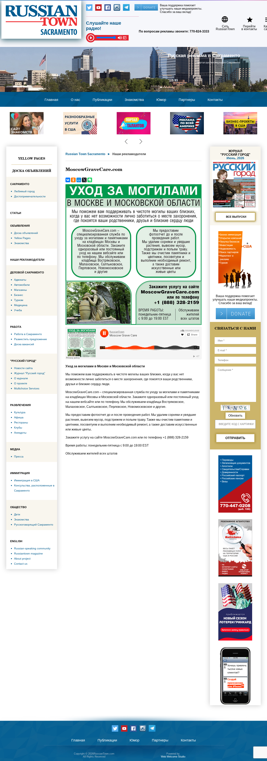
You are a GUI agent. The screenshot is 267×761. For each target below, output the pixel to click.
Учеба (18, 310)
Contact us (20, 563)
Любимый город (24, 191)
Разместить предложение (30, 339)
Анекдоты (20, 432)
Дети (17, 514)
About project (22, 558)
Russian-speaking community (32, 548)
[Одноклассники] (73, 180)
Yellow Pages (31, 158)
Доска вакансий (24, 344)
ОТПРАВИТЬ (235, 438)
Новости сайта (23, 368)
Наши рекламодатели (129, 154)
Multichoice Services (26, 388)
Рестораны (21, 422)
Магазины (20, 289)
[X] (84, 180)
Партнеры (187, 100)
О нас (75, 100)
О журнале (21, 378)
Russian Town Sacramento (85, 154)
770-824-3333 (199, 31)
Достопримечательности (30, 196)
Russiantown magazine (28, 553)
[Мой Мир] (78, 180)
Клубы (18, 427)
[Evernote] (89, 180)
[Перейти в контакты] (247, 18)
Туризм (18, 300)
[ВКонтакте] (67, 180)
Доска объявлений (31, 171)
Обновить (235, 415)
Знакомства (134, 100)
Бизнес (18, 294)
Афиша (18, 417)
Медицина (20, 305)
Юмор (161, 100)
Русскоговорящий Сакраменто (33, 524)
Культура (19, 412)
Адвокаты (20, 279)
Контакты (215, 100)
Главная (51, 100)
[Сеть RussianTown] (223, 18)
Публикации (102, 100)
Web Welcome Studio (173, 756)
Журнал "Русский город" (29, 373)
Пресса (18, 456)
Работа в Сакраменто (28, 334)
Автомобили (22, 284)
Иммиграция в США (26, 480)
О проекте (20, 383)
